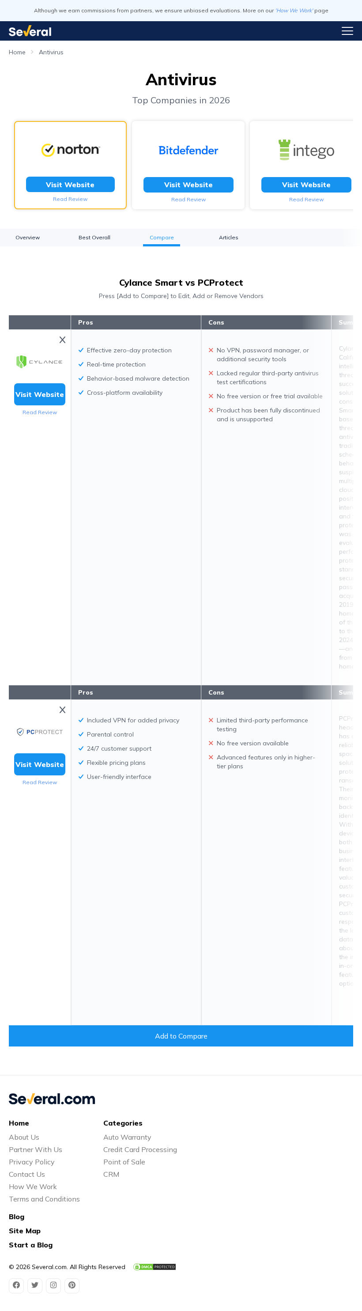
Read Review (70, 199)
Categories (123, 1122)
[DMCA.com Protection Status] (154, 1266)
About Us (24, 1137)
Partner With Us (35, 1149)
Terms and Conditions (44, 1198)
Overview (27, 237)
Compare (162, 237)
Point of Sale (124, 1161)
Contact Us (27, 1174)
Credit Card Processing (140, 1149)
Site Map (25, 1230)
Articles (228, 237)
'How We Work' (294, 10)
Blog (16, 1216)
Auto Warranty (127, 1137)
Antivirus (51, 52)
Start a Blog (31, 1244)
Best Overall (94, 237)
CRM (111, 1174)
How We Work (33, 1186)
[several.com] (30, 30)
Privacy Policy (32, 1161)
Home (17, 52)
